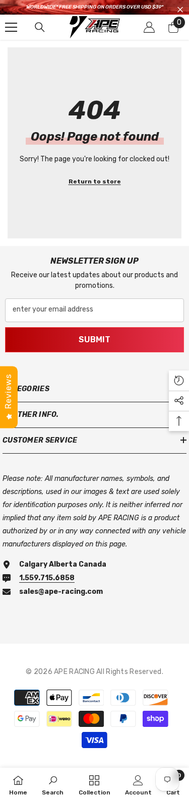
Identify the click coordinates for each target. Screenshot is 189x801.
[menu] (11, 27)
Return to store (95, 181)
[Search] (40, 27)
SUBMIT (94, 339)
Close (180, 10)
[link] (53, 784)
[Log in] (149, 27)
